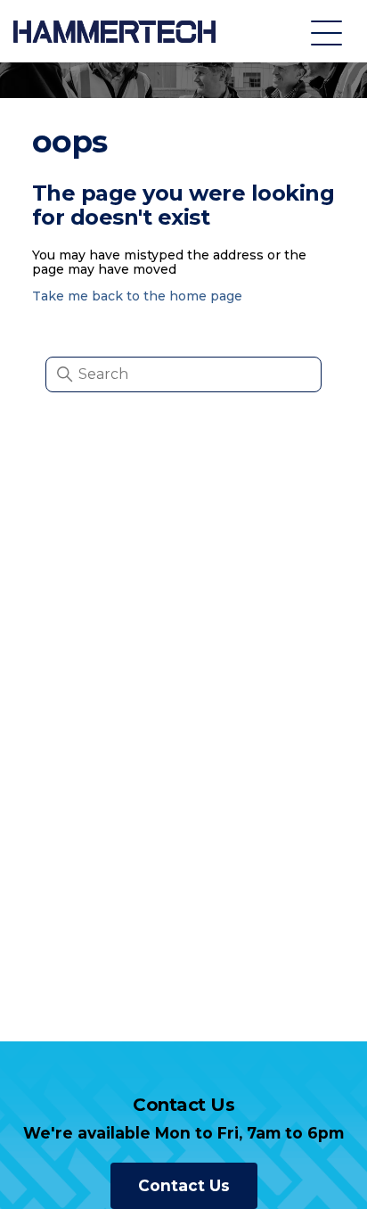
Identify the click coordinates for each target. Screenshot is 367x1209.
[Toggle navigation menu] (326, 32)
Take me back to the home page (137, 296)
